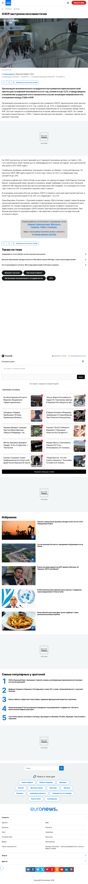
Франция (63, 782)
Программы (50, 842)
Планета (48, 827)
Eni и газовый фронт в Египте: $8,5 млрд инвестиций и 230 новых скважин (30, 265)
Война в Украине (46, 782)
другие (4, 861)
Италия (21, 788)
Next (4, 832)
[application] (44, 43)
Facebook (35, 227)
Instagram (52, 227)
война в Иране (27, 782)
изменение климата (38, 793)
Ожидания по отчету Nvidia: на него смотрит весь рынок (23, 254)
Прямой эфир (78, 3)
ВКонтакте (55, 224)
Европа (4, 823)
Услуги (4, 855)
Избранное (9, 517)
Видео (4, 842)
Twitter (43, 227)
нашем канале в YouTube (45, 234)
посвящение (52, 799)
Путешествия (7, 837)
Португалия (36, 799)
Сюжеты (5, 817)
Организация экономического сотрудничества (24, 278)
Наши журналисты (9, 846)
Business (8, 9)
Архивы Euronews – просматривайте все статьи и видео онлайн (64, 847)
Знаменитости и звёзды (62, 793)
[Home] (2, 9)
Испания (19, 793)
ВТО (51, 278)
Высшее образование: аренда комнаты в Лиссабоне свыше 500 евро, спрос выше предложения (39, 259)
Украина (66, 788)
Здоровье (49, 832)
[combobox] (44, 768)
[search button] (61, 768)
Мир (47, 823)
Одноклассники (43, 224)
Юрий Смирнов (9, 74)
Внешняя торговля (12, 273)
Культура (53, 788)
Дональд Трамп (36, 788)
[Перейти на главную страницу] (8, 2)
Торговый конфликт (34, 273)
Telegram (31, 224)
